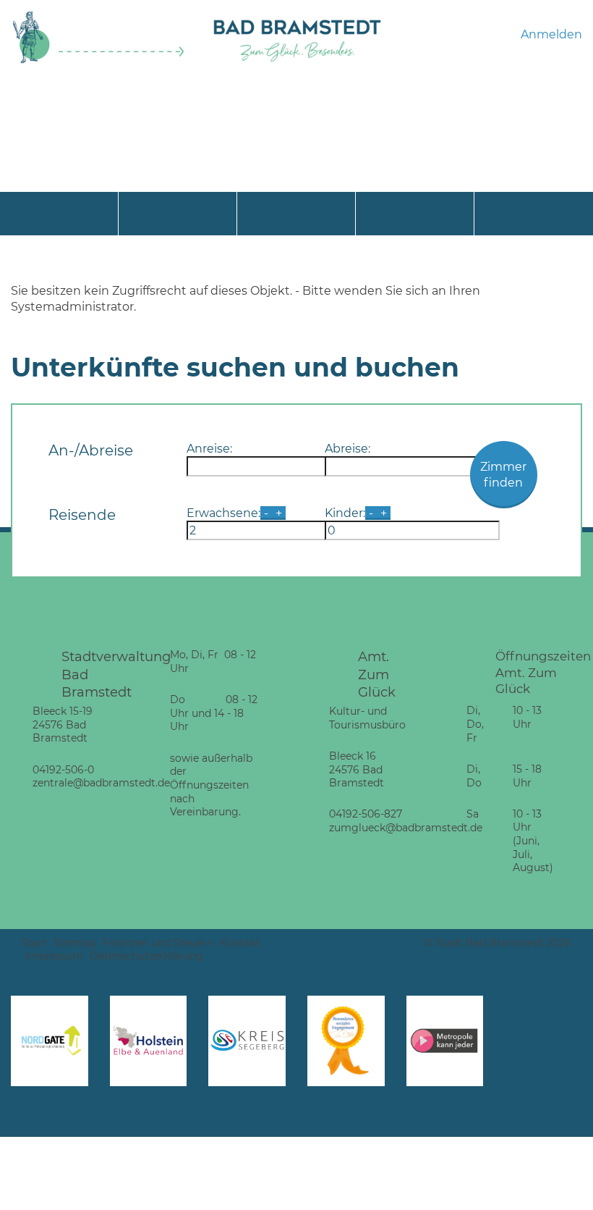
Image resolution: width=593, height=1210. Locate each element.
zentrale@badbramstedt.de (101, 782)
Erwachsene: (223, 513)
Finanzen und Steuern (158, 942)
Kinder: (345, 513)
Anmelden (551, 34)
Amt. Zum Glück (377, 674)
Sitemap (75, 942)
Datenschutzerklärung (146, 955)
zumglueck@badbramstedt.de (405, 827)
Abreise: (347, 448)
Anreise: (209, 448)
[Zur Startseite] (99, 60)
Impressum (54, 955)
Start (34, 942)
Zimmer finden (503, 474)
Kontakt (240, 942)
